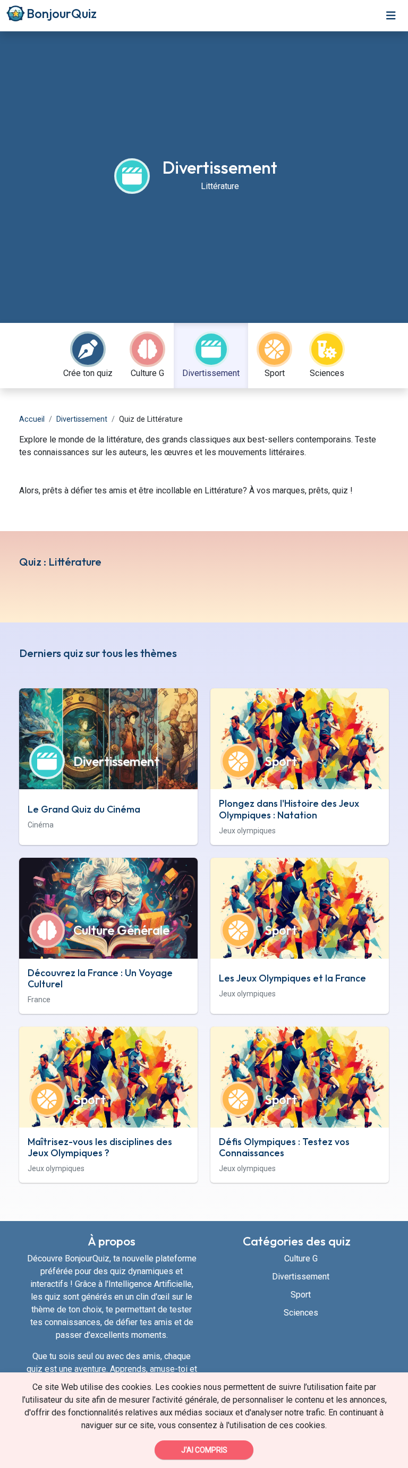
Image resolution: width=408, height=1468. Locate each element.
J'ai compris (204, 1450)
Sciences (301, 1313)
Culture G (301, 1258)
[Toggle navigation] (391, 15)
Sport (301, 1295)
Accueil (32, 419)
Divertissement (81, 419)
